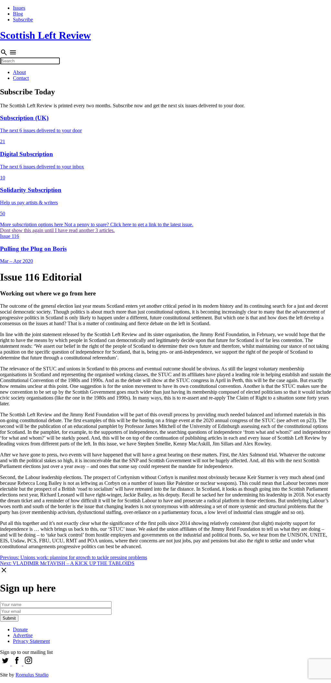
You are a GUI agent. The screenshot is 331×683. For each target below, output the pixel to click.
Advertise (23, 635)
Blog (18, 13)
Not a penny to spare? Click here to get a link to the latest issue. (128, 224)
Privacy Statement (31, 641)
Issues (19, 8)
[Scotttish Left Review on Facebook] (17, 664)
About (19, 72)
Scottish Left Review (45, 35)
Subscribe (23, 19)
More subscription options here (32, 224)
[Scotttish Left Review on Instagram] (28, 664)
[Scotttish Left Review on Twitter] (6, 664)
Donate (20, 629)
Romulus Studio (32, 675)
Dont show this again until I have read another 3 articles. (57, 230)
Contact (21, 78)
